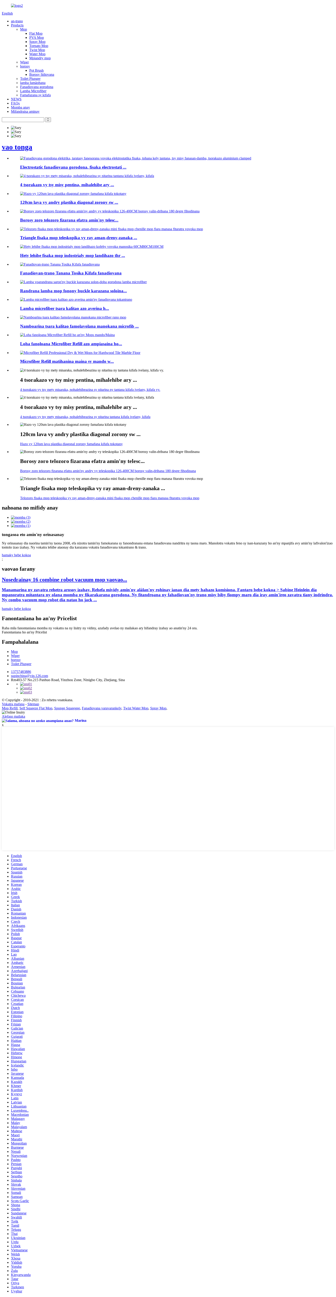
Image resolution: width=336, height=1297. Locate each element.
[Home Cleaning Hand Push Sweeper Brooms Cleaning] (60, 264)
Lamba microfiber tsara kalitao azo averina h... (64, 308)
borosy (25, 66)
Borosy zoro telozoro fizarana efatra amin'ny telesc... (69, 220)
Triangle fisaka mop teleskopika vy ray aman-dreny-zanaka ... (78, 237)
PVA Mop (36, 37)
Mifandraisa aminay (25, 111)
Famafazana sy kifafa (35, 95)
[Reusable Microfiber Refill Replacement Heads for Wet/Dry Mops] (67, 335)
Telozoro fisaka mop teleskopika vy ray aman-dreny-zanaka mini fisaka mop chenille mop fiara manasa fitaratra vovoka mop (109, 498)
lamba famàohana (32, 83)
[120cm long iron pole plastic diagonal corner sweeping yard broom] (73, 194)
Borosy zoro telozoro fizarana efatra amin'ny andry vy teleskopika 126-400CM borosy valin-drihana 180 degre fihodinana (108, 471)
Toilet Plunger (30, 79)
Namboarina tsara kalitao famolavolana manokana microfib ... (79, 326)
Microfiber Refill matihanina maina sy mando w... (67, 361)
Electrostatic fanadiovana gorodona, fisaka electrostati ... (73, 167)
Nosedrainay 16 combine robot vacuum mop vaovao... (64, 580)
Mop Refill (10, 708)
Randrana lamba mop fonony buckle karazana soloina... (73, 290)
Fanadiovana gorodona (36, 87)
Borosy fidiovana (41, 74)
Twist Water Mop (135, 708)
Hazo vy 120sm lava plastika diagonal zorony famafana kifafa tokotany (71, 444)
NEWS (16, 99)
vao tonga (17, 147)
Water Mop (37, 54)
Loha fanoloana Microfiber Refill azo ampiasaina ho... (71, 343)
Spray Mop (37, 42)
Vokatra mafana (13, 704)
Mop (23, 29)
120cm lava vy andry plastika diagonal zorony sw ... (69, 202)
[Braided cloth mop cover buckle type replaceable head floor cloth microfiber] (83, 282)
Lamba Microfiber (33, 91)
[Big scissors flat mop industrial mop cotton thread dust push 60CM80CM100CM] (91, 246)
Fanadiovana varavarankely (101, 708)
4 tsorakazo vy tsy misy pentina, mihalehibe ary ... (67, 184)
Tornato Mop (38, 46)
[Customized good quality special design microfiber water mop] (73, 317)
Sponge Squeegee (67, 708)
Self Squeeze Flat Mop (35, 708)
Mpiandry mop (40, 58)
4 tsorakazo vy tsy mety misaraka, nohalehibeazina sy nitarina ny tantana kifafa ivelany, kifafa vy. (90, 390)
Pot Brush (36, 70)
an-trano (17, 21)
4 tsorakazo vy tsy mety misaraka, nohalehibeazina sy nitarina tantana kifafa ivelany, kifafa (85, 417)
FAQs (15, 103)
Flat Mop (36, 33)
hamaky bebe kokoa (16, 555)
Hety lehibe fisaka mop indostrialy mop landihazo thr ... (72, 255)
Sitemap (33, 704)
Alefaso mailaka (13, 716)
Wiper (24, 62)
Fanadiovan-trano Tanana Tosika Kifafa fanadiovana (71, 273)
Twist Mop (37, 50)
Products (17, 25)
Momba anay (20, 107)
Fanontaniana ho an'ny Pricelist (24, 632)
